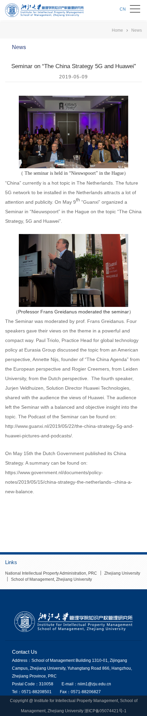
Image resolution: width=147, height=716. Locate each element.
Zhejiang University (121, 573)
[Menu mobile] (135, 10)
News (136, 30)
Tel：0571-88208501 (32, 691)
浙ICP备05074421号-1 (105, 711)
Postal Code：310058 (32, 684)
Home (117, 30)
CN (123, 9)
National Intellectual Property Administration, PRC (51, 573)
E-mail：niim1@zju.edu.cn (86, 684)
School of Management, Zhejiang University (51, 579)
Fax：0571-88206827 (80, 691)
